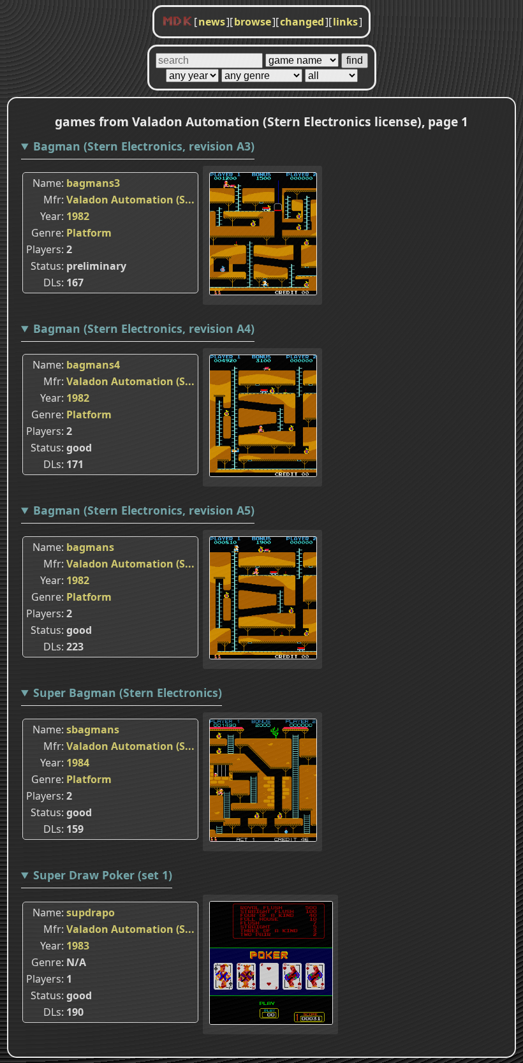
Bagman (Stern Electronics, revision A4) (143, 328)
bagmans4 (93, 365)
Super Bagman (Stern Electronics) (127, 692)
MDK (177, 22)
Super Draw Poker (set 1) (102, 875)
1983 (77, 946)
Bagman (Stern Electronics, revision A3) (143, 146)
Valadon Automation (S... (130, 200)
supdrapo (90, 912)
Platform (89, 233)
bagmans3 (93, 183)
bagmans (90, 547)
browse (252, 22)
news (211, 22)
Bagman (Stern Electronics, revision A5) (143, 510)
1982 (77, 216)
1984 (77, 763)
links (345, 22)
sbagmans (92, 729)
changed (302, 22)
